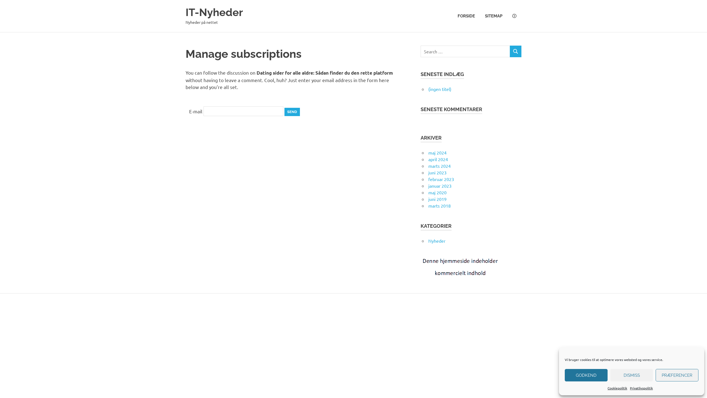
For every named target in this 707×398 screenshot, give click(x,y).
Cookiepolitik (617, 388)
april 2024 (438, 159)
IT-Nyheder (214, 12)
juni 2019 (437, 199)
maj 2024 (437, 152)
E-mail (195, 111)
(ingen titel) (439, 89)
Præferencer (677, 375)
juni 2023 (437, 172)
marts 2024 (439, 166)
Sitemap (493, 16)
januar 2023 (440, 185)
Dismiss (632, 375)
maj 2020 (437, 192)
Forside (466, 16)
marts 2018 (439, 205)
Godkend (586, 375)
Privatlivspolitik (641, 388)
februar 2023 (441, 179)
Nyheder (436, 240)
